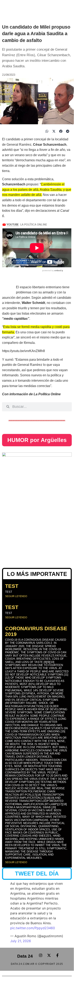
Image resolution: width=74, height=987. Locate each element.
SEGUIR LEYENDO (16, 596)
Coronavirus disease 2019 (36, 631)
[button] (15, 7)
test (11, 586)
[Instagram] (40, 955)
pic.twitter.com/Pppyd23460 (32, 928)
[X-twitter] (49, 955)
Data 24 (25, 956)
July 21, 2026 (20, 941)
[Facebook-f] (57, 955)
